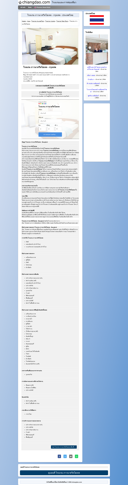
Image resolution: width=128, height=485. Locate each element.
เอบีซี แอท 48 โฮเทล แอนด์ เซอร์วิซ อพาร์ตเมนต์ (97, 68)
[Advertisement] (97, 132)
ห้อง (40, 125)
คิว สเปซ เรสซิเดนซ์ (93, 83)
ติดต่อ (29, 7)
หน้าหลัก (22, 7)
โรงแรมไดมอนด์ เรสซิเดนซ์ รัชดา (97, 90)
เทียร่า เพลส (91, 75)
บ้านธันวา (91, 79)
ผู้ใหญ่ (48, 125)
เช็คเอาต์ (41, 117)
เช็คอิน (40, 109)
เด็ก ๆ (56, 125)
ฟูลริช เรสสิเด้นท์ (93, 96)
